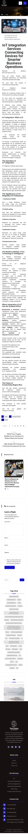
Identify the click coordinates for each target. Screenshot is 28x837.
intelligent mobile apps (10, 635)
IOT (6, 638)
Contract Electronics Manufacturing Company (14, 613)
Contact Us (14, 765)
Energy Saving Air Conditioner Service (13, 623)
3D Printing (14, 789)
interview (19, 635)
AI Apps (19, 599)
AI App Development (11, 599)
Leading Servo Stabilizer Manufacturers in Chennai (14, 642)
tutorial (11, 661)
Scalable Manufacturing (12, 655)
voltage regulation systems (11, 664)
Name (6, 538)
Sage (6, 416)
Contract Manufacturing (14, 791)
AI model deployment (11, 602)
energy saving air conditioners (17, 619)
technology (20, 658)
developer (7, 619)
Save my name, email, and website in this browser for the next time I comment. (14, 561)
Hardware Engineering (14, 781)
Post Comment (9, 567)
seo (20, 655)
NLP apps (8, 649)
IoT (14, 778)
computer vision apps (14, 609)
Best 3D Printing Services (11, 606)
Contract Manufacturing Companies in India (14, 616)
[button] (25, 3)
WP (17, 668)
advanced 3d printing (14, 596)
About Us (14, 763)
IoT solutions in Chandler (14, 638)
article (19, 602)
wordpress (12, 668)
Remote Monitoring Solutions (14, 652)
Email (6, 545)
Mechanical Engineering (14, 786)
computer (20, 606)
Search (22, 579)
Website (6, 552)
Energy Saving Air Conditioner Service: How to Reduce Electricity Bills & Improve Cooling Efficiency (14, 627)
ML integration (14, 646)
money (20, 646)
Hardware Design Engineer (16, 632)
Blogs (6, 419)
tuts (16, 661)
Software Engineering (14, 784)
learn (7, 646)
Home (14, 760)
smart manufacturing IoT (10, 658)
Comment (7, 521)
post (21, 649)
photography (15, 649)
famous (7, 632)
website (20, 664)
